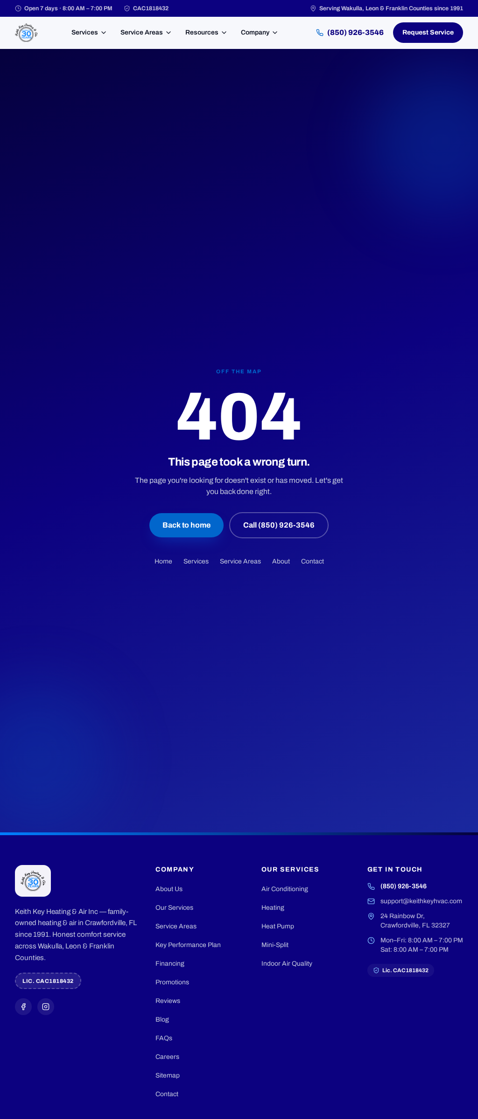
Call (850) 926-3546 (279, 525)
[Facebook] (23, 1006)
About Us (169, 889)
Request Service (428, 32)
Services (84, 32)
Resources (201, 32)
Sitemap (167, 1075)
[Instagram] (45, 1006)
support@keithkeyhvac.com (421, 901)
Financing (169, 963)
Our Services (174, 907)
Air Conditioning (284, 889)
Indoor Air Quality (286, 963)
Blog (162, 1019)
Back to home (186, 525)
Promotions (172, 982)
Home (163, 561)
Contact (312, 561)
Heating (272, 907)
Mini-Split (274, 944)
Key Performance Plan (188, 944)
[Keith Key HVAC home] (26, 32)
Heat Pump (277, 926)
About (281, 561)
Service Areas (141, 32)
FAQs (163, 1038)
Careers (167, 1056)
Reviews (167, 1000)
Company (255, 32)
